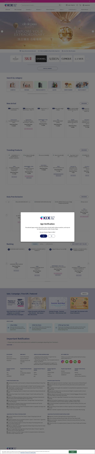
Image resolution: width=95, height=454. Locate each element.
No (51, 236)
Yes (43, 236)
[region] (47, 452)
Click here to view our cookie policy (28, 452)
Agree (72, 451)
